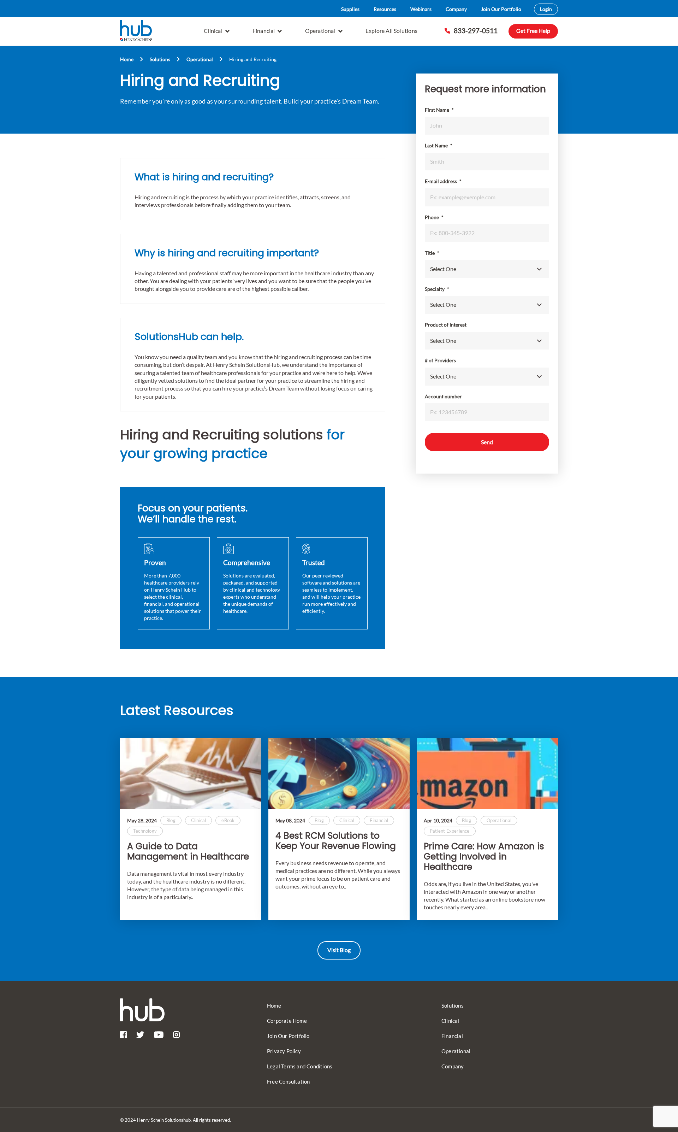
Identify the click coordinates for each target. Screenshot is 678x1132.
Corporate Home (287, 1020)
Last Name (438, 145)
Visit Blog (339, 949)
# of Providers (440, 360)
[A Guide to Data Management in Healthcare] (190, 773)
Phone (434, 217)
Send (487, 442)
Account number (443, 396)
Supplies (350, 9)
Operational (320, 30)
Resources (385, 9)
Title (432, 253)
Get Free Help (533, 30)
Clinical (213, 30)
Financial (263, 30)
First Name (439, 110)
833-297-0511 (476, 31)
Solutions (160, 59)
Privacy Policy (284, 1051)
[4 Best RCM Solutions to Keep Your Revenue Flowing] (339, 773)
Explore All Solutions (391, 30)
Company (456, 9)
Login (546, 9)
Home (126, 59)
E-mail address (443, 181)
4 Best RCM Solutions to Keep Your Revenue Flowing (335, 841)
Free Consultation (288, 1081)
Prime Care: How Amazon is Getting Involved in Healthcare (484, 856)
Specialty (437, 289)
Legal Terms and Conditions (299, 1066)
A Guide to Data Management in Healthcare (188, 851)
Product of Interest (445, 325)
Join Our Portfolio (501, 9)
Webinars (421, 9)
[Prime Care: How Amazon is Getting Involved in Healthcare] (487, 773)
